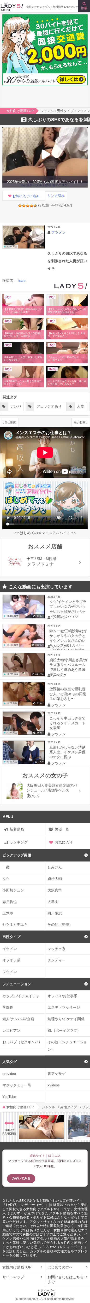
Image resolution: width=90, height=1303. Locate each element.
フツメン (9, 972)
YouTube (9, 1097)
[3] (28, 205)
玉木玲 (7, 913)
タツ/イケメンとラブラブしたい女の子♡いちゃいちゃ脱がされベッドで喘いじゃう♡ (67, 609)
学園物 (7, 1007)
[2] (24, 205)
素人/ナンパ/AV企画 (18, 1019)
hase (21, 280)
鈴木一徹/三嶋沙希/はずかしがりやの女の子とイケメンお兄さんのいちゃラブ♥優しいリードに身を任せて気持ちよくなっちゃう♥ (68, 639)
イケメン (9, 949)
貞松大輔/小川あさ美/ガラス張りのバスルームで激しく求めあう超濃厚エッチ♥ (68, 667)
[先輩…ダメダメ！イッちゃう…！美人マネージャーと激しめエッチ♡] (41, 1127)
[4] (31, 205)
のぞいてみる (21, 1178)
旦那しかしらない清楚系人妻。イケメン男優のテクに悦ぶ (67, 752)
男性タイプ (11, 937)
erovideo (9, 1074)
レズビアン (11, 1030)
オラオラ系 (11, 960)
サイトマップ (13, 1277)
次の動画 (79, 422)
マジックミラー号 (16, 1085)
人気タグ (9, 1062)
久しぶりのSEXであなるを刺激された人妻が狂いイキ (42, 1201)
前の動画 (10, 422)
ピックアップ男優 (16, 855)
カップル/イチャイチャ (20, 996)
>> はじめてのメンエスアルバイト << (45, 533)
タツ (6, 879)
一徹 (6, 867)
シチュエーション (16, 984)
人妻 (80, 406)
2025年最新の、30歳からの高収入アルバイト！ (45, 182)
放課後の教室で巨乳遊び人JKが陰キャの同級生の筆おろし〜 (67, 694)
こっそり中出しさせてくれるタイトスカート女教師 (67, 723)
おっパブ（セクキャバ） (22, 1042)
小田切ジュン (13, 890)
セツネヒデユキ (15, 924)
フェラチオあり (49, 406)
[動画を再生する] (24, 236)
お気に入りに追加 (25, 196)
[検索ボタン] (84, 6)
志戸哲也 (9, 902)
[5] (35, 205)
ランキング (19, 842)
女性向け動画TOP (16, 1267)
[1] (20, 205)
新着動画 (17, 829)
